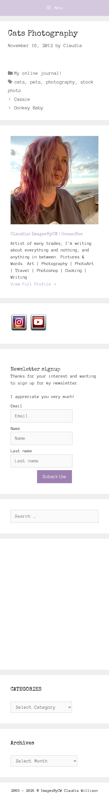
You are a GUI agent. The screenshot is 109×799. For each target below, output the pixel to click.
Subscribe (54, 476)
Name (15, 428)
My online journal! (38, 73)
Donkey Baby (28, 107)
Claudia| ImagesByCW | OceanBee (47, 234)
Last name (21, 451)
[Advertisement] (54, 604)
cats (19, 82)
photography (60, 82)
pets (35, 82)
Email (16, 406)
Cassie (22, 99)
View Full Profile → (33, 284)
